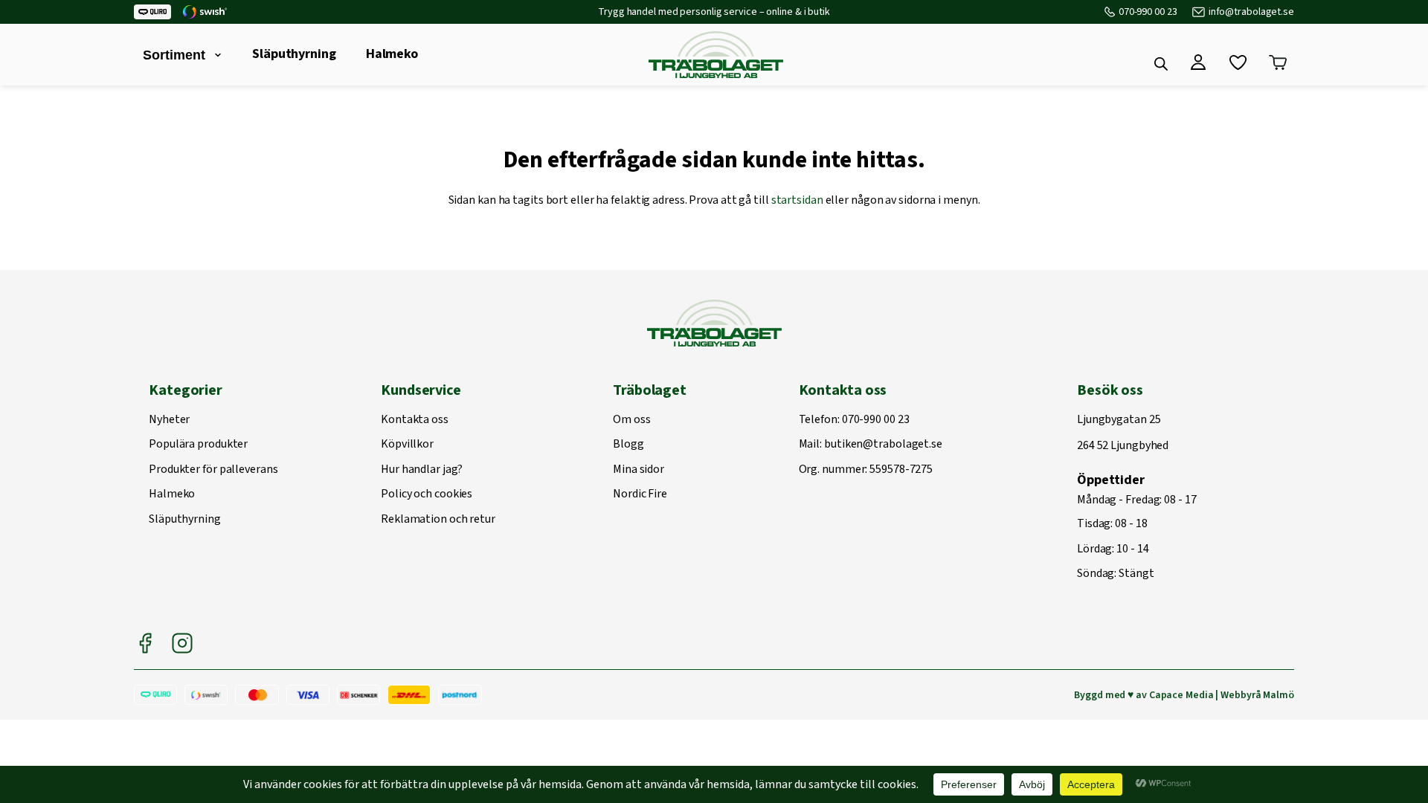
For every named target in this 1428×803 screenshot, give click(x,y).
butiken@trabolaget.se (883, 444)
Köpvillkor (407, 444)
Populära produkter (198, 444)
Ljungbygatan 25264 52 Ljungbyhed (1122, 433)
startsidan (797, 200)
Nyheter (169, 420)
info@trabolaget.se (1251, 12)
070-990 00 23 (1148, 12)
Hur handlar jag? (421, 470)
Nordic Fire (640, 494)
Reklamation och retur (438, 519)
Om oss (631, 420)
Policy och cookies (426, 494)
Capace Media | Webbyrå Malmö (1221, 695)
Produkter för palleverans (213, 470)
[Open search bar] (1161, 64)
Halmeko (392, 54)
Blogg (628, 444)
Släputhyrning (294, 54)
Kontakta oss (414, 420)
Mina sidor (638, 470)
